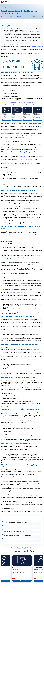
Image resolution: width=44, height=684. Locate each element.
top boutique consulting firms (37, 46)
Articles (5, 6)
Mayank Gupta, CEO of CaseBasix (14, 16)
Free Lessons (21, 580)
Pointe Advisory (27, 195)
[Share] (40, 522)
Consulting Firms (11, 6)
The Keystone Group (24, 156)
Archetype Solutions (23, 413)
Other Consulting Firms (20, 6)
